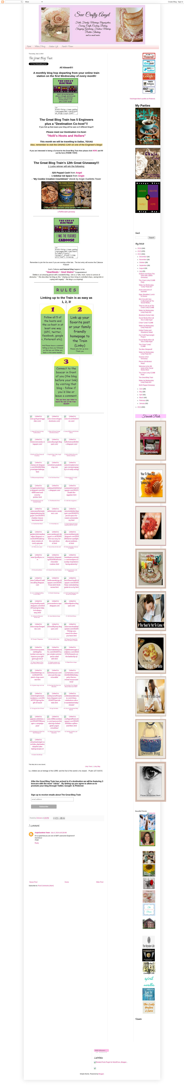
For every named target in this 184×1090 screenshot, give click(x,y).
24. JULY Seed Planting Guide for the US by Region (71, 593)
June (141, 389)
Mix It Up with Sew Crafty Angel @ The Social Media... (146, 301)
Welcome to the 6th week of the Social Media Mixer (146, 368)
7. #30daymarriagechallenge (37, 477)
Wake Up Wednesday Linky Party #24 (146, 353)
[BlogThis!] (56, 818)
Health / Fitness (67, 46)
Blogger (101, 1074)
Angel (79, 172)
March (141, 397)
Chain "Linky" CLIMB (146, 323)
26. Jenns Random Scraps (54, 616)
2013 (139, 407)
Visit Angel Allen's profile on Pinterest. (142, 99)
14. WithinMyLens (54, 523)
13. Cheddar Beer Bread (37, 523)
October (142, 262)
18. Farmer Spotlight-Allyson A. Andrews (71, 547)
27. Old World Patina (71, 616)
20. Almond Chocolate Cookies (54, 570)
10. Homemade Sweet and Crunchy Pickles (37, 501)
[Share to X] (59, 818)
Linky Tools (88, 766)
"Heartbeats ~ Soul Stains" (60, 272)
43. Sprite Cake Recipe (37, 754)
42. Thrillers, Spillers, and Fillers (71, 732)
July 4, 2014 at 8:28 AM (59, 833)
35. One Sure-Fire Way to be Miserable (54, 686)
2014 (139, 254)
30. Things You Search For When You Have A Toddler (70, 640)
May (141, 392)
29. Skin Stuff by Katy (54, 639)
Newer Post (33, 882)
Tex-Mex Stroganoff (145, 349)
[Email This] (54, 818)
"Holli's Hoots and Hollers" (66, 135)
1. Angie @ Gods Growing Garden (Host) (37, 432)
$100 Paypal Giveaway (147, 385)
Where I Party (40, 46)
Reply (37, 843)
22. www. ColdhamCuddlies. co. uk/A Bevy (37, 593)
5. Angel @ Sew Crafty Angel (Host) (54, 455)
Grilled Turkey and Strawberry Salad (146, 331)
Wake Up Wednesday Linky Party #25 (146, 326)
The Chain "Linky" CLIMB (145, 345)
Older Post (99, 882)
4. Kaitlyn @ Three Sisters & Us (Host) (37, 455)
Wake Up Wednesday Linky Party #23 (146, 381)
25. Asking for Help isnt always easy (37, 617)
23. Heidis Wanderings (53, 593)
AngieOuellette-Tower (42, 833)
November (143, 259)
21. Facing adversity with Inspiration (71, 570)
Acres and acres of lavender (145, 290)
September (143, 265)
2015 (139, 251)
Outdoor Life (53, 46)
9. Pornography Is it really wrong (71, 478)
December (143, 257)
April (141, 395)
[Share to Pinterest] (64, 818)
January (142, 403)
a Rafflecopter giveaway (66, 212)
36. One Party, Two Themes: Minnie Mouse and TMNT (71, 686)
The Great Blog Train (146, 377)
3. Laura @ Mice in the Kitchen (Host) (71, 432)
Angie (81, 176)
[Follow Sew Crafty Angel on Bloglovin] (101, 1052)
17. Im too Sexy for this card (54, 546)
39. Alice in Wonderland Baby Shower (71, 709)
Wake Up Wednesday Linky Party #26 (146, 311)
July (140, 271)
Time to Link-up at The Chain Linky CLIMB (146, 306)
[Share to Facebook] (61, 818)
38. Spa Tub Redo (54, 708)
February (142, 400)
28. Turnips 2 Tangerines (37, 639)
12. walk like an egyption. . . (71, 500)
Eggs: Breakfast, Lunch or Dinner (147, 295)
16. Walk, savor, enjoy (37, 546)
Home (29, 46)
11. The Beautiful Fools (54, 500)
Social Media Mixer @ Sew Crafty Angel (146, 319)
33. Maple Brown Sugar (71, 662)
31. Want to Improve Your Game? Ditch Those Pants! (37, 663)
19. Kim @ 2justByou (37, 570)
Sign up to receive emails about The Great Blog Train (56, 795)
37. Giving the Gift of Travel (37, 708)
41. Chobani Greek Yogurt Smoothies (54, 732)
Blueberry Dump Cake (146, 315)
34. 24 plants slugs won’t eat (37, 685)
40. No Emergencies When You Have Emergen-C (36, 732)
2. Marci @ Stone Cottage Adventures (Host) (54, 432)
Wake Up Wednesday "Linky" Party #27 (146, 286)
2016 (139, 248)
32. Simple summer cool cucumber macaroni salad (54, 663)
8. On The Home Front (54, 477)
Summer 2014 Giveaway (144, 358)
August (141, 268)
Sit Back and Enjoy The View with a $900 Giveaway (147, 275)
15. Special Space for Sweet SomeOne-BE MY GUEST (70, 524)
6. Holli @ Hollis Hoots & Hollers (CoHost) (71, 455)
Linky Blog (97, 766)
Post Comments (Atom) (46, 886)
